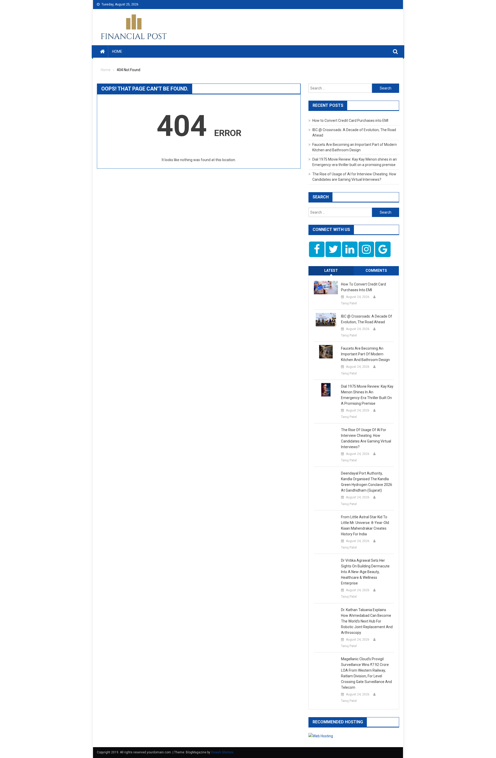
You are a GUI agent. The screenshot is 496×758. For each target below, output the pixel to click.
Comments (376, 270)
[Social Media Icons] (316, 249)
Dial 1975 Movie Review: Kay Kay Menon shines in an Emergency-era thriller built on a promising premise (367, 395)
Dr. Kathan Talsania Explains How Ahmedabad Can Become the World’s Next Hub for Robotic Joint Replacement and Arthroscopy (367, 621)
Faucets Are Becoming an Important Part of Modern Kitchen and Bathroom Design (365, 354)
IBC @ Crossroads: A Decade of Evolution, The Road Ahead (366, 319)
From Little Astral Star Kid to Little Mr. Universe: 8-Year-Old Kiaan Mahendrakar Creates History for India (365, 525)
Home (117, 51)
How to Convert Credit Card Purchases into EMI (350, 120)
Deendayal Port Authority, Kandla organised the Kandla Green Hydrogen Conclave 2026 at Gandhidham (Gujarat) (366, 481)
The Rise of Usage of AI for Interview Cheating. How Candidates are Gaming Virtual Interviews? (366, 438)
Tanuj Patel (349, 303)
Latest (331, 270)
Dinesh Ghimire (222, 752)
